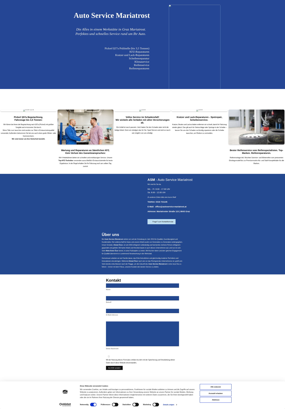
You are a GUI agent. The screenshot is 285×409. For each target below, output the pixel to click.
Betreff (108, 302)
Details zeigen (168, 405)
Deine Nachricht (112, 348)
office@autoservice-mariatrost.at (170, 207)
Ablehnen (215, 400)
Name (108, 289)
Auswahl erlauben (216, 393)
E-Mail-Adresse (112, 315)
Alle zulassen (216, 387)
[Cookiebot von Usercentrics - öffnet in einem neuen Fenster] (65, 404)
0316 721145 (161, 202)
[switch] (115, 404)
